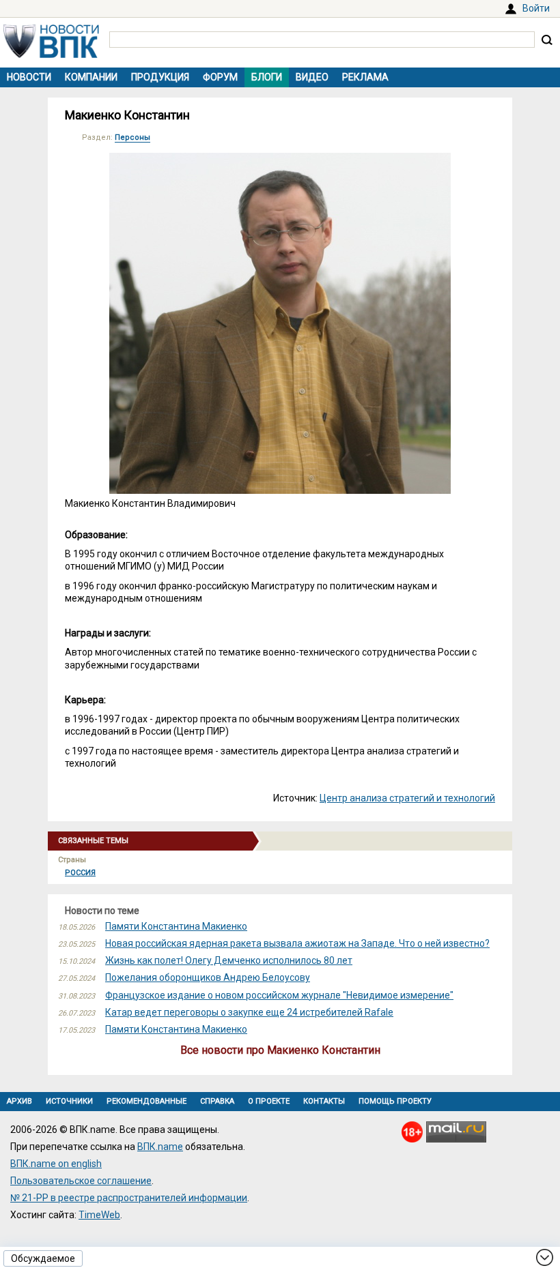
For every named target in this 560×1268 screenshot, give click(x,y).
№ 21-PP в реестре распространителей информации (128, 1197)
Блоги (266, 77)
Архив (19, 1101)
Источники (69, 1101)
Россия (80, 872)
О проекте (269, 1101)
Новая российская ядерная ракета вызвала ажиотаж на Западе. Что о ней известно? (297, 943)
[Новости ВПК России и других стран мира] (51, 54)
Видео (312, 77)
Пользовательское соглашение (81, 1180)
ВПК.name (160, 1146)
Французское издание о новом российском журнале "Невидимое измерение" (279, 995)
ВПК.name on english (56, 1163)
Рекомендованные (146, 1101)
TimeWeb (99, 1214)
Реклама (365, 77)
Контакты (324, 1101)
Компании (91, 77)
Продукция (160, 77)
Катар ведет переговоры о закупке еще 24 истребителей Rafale (249, 1012)
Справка (217, 1101)
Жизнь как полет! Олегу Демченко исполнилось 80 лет (228, 960)
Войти (536, 8)
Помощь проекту (395, 1101)
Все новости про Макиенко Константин (280, 1050)
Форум (220, 77)
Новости (29, 77)
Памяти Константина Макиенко (176, 926)
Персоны (132, 137)
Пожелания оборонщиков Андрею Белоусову (207, 977)
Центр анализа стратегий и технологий (407, 798)
